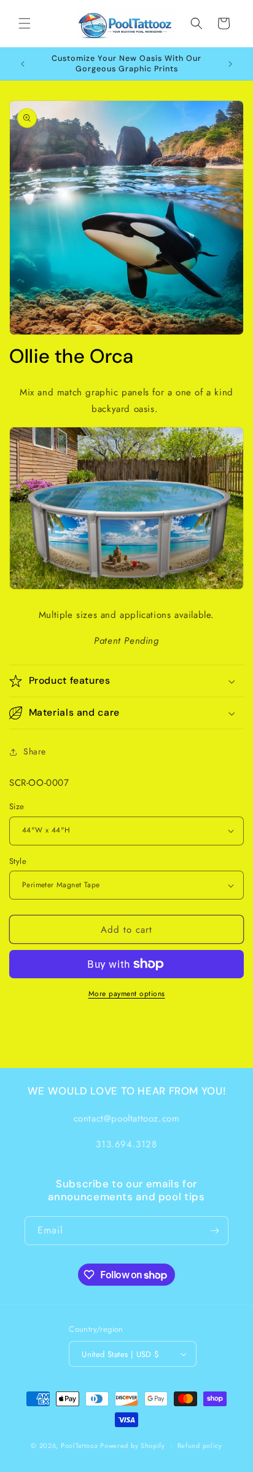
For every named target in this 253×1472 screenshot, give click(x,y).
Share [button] (34, 751)
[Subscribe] (214, 1230)
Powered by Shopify (132, 1445)
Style (17, 861)
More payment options (126, 993)
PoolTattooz (79, 1445)
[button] (24, 23)
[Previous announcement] (22, 63)
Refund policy (199, 1445)
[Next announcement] (230, 63)
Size (17, 806)
